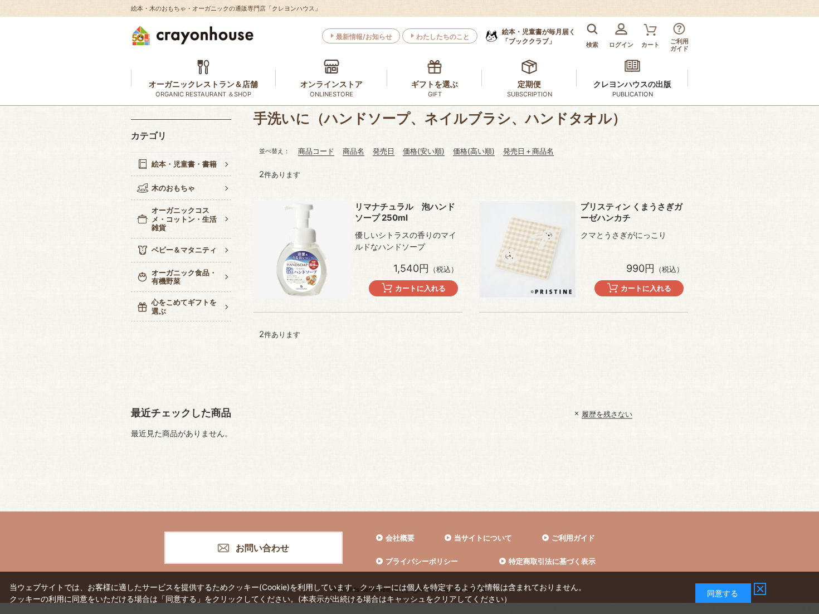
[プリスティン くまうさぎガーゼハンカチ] (527, 249)
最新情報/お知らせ (364, 36)
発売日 (383, 151)
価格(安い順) (424, 151)
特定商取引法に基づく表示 (552, 561)
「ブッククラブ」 (539, 36)
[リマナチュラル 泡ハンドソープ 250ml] (302, 249)
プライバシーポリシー (422, 561)
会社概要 (400, 537)
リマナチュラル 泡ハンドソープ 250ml (405, 212)
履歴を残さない (607, 413)
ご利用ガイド (573, 537)
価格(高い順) (474, 151)
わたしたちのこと (443, 36)
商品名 (353, 151)
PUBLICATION (632, 94)
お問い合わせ (262, 547)
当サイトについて (483, 537)
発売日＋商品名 (528, 151)
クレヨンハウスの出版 (632, 84)
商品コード (316, 151)
